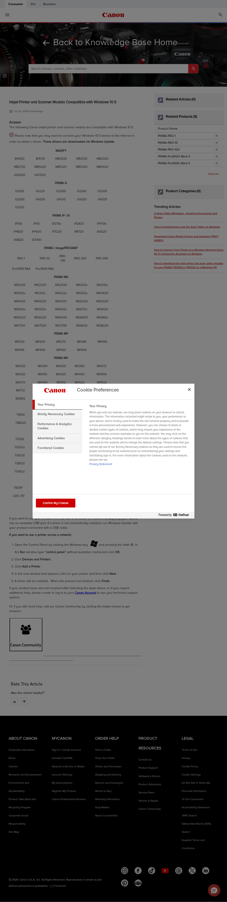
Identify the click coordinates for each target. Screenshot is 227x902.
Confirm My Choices (55, 503)
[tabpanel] (140, 436)
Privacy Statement (100, 464)
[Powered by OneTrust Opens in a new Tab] (175, 516)
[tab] (57, 405)
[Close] (189, 390)
